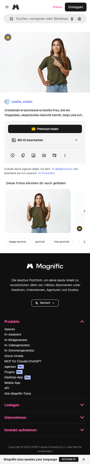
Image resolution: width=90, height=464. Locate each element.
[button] (45, 303)
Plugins (13, 372)
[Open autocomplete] (10, 18)
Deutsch (45, 303)
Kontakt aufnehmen (20, 430)
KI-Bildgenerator (62, 169)
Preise (57, 7)
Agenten (13, 367)
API (6, 388)
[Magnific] (45, 267)
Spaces (9, 329)
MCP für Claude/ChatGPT (22, 361)
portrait (40, 242)
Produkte (11, 321)
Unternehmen (15, 417)
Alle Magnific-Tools (17, 393)
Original (28, 38)
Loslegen (11, 405)
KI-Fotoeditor (46, 173)
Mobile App (12, 383)
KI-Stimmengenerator (19, 350)
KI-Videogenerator (17, 345)
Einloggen (75, 7)
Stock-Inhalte (13, 356)
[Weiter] (84, 211)
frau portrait (61, 242)
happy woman (17, 242)
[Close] (83, 459)
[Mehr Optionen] (65, 155)
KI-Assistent (12, 334)
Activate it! (69, 459)
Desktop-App (17, 377)
